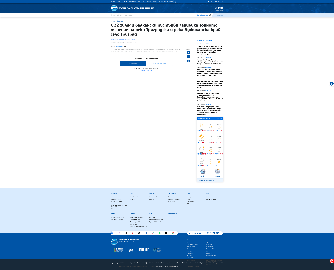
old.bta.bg (208, 258)
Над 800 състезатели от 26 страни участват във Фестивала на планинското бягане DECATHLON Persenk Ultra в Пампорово (210, 97)
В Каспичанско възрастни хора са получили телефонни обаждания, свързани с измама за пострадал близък (210, 84)
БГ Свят (149, 1)
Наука (188, 199)
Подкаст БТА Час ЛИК (155, 222)
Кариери (189, 255)
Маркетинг (209, 244)
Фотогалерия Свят (135, 219)
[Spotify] (160, 233)
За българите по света (117, 219)
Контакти (209, 253)
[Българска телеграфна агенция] (114, 242)
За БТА (189, 242)
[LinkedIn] (146, 233)
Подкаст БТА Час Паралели (156, 219)
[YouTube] (133, 233)
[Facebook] (113, 233)
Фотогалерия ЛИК (135, 222)
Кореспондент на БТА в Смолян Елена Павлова (123, 39)
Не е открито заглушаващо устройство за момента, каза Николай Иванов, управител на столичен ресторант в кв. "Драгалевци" (209, 110)
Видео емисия (152, 217)
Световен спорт (211, 197)
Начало (113, 21)
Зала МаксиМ (209, 246)
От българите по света (117, 217)
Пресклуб (217, 1)
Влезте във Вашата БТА (159, 63)
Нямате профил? (219, 10)
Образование (190, 201)
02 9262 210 (213, 233)
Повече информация (171, 266)
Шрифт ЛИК (209, 242)
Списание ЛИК (210, 249)
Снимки (155, 1)
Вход (220, 8)
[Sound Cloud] (167, 233)
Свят (119, 1)
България (113, 1)
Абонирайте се (133, 63)
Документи (190, 253)
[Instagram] (119, 233)
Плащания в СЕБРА (211, 255)
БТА (212, 1)
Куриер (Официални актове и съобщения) (119, 206)
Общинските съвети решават (116, 202)
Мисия (189, 249)
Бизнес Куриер (172, 201)
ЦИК (112, 209)
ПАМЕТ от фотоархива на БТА (138, 226)
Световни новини (135, 197)
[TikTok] (153, 233)
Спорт (143, 1)
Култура (189, 197)
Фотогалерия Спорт (135, 224)
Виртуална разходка (192, 244)
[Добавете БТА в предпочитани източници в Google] (174, 233)
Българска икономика (174, 199)
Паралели (132, 199)
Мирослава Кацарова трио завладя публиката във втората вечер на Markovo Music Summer (210, 62)
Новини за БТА (191, 246)
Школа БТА (190, 258)
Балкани (124, 1)
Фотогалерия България (136, 217)
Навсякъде (220, 15)
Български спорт (211, 199)
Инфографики (168, 1)
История (189, 251)
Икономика (132, 1)
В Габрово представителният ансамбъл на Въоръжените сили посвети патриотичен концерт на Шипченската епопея (209, 72)
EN (222, 1)
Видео (161, 1)
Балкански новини (154, 197)
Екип (207, 251)
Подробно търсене (202, 15)
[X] (140, 233)
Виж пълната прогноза (206, 180)
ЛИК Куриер (190, 204)
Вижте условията (146, 70)
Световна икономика (174, 197)
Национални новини (116, 197)
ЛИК (139, 1)
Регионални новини (116, 199)
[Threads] (126, 233)
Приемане (159, 266)
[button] (175, 1)
